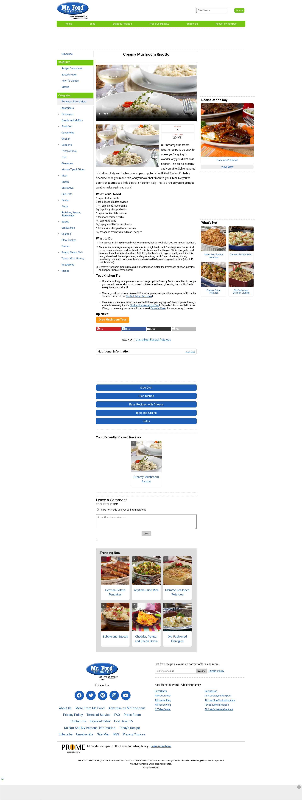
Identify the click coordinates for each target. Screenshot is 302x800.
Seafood (66, 233)
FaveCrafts (161, 691)
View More (227, 166)
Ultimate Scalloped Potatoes (177, 592)
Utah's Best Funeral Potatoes (153, 339)
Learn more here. (161, 746)
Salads (65, 221)
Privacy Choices (134, 734)
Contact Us (78, 721)
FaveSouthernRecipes (217, 704)
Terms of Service (98, 715)
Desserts (67, 144)
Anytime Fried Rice (146, 590)
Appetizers (68, 108)
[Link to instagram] (114, 695)
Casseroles (68, 132)
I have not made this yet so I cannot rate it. (123, 509)
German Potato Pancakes (115, 592)
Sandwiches (68, 227)
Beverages (67, 114)
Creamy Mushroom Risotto (146, 479)
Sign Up (201, 671)
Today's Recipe (129, 728)
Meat (64, 175)
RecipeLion (211, 691)
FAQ (117, 715)
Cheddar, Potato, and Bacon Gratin (146, 639)
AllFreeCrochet (163, 695)
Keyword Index (100, 721)
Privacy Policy (73, 715)
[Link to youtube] (126, 695)
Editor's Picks (69, 74)
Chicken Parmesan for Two (144, 305)
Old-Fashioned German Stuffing (241, 291)
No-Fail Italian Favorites (139, 296)
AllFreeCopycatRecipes (218, 695)
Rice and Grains (146, 413)
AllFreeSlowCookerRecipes (220, 700)
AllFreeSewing (163, 704)
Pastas (65, 200)
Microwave (68, 187)
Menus (65, 86)
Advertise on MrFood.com (126, 708)
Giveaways (67, 163)
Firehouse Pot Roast (227, 160)
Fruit (64, 157)
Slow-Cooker (69, 240)
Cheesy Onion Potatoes (214, 291)
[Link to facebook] (79, 695)
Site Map (103, 734)
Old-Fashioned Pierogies (177, 639)
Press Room (132, 715)
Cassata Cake (158, 308)
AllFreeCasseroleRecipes (219, 709)
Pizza (65, 206)
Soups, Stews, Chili (72, 252)
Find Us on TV (123, 721)
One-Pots (67, 194)
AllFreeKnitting (163, 700)
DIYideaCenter (163, 709)
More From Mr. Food (90, 708)
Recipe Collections (72, 68)
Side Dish (146, 387)
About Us (65, 708)
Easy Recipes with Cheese (146, 404)
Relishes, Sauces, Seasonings (71, 214)
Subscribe (67, 53)
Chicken (66, 138)
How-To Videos (70, 80)
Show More (190, 352)
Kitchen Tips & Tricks (73, 169)
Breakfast (67, 126)
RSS (116, 734)
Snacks (66, 246)
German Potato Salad (241, 254)
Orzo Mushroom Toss (112, 319)
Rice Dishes (146, 396)
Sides (146, 421)
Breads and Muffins (72, 120)
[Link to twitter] (91, 695)
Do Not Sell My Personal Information (89, 728)
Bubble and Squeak (115, 636)
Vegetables (68, 264)
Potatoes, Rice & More (74, 101)
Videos (65, 270)
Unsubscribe (84, 734)
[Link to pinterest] (102, 695)
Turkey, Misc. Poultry (73, 258)
